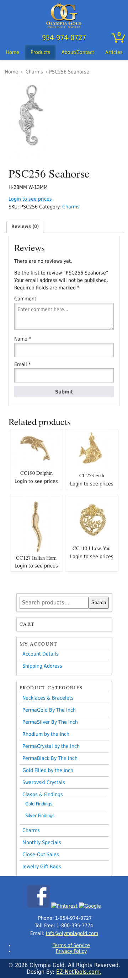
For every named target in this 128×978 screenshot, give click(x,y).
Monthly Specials (41, 842)
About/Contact (78, 52)
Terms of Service (71, 945)
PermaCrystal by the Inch (51, 746)
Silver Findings (39, 815)
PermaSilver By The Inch (50, 722)
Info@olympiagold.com (72, 933)
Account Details (40, 654)
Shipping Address (42, 666)
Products (40, 52)
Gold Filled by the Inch (47, 770)
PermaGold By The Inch (49, 710)
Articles (114, 52)
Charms (34, 72)
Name (22, 339)
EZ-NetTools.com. (78, 971)
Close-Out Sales (40, 854)
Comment (25, 298)
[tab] (24, 227)
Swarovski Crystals (43, 782)
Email (22, 364)
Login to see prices (30, 199)
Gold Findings (38, 803)
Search (98, 602)
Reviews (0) (25, 226)
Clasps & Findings (42, 794)
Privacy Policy (71, 951)
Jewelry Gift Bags (41, 866)
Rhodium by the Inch (45, 734)
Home (12, 52)
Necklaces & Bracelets (48, 698)
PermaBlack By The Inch (50, 758)
